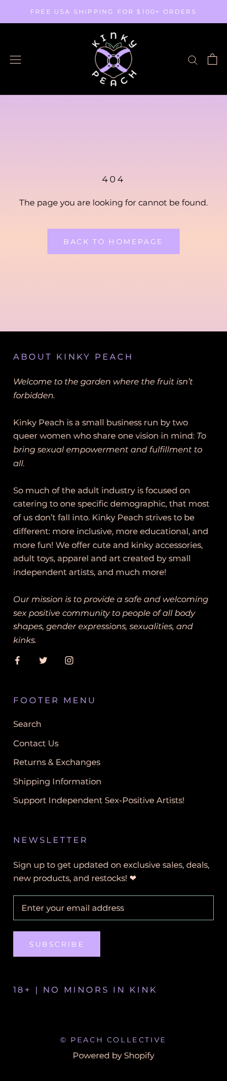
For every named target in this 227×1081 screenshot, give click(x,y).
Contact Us (35, 743)
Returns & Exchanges (56, 762)
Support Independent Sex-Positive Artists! (99, 800)
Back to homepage (113, 241)
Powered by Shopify (113, 1055)
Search (27, 724)
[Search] (193, 59)
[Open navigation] (15, 59)
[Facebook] (17, 660)
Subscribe (56, 944)
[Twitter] (43, 660)
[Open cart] (212, 59)
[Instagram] (69, 660)
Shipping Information (57, 781)
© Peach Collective (113, 1039)
